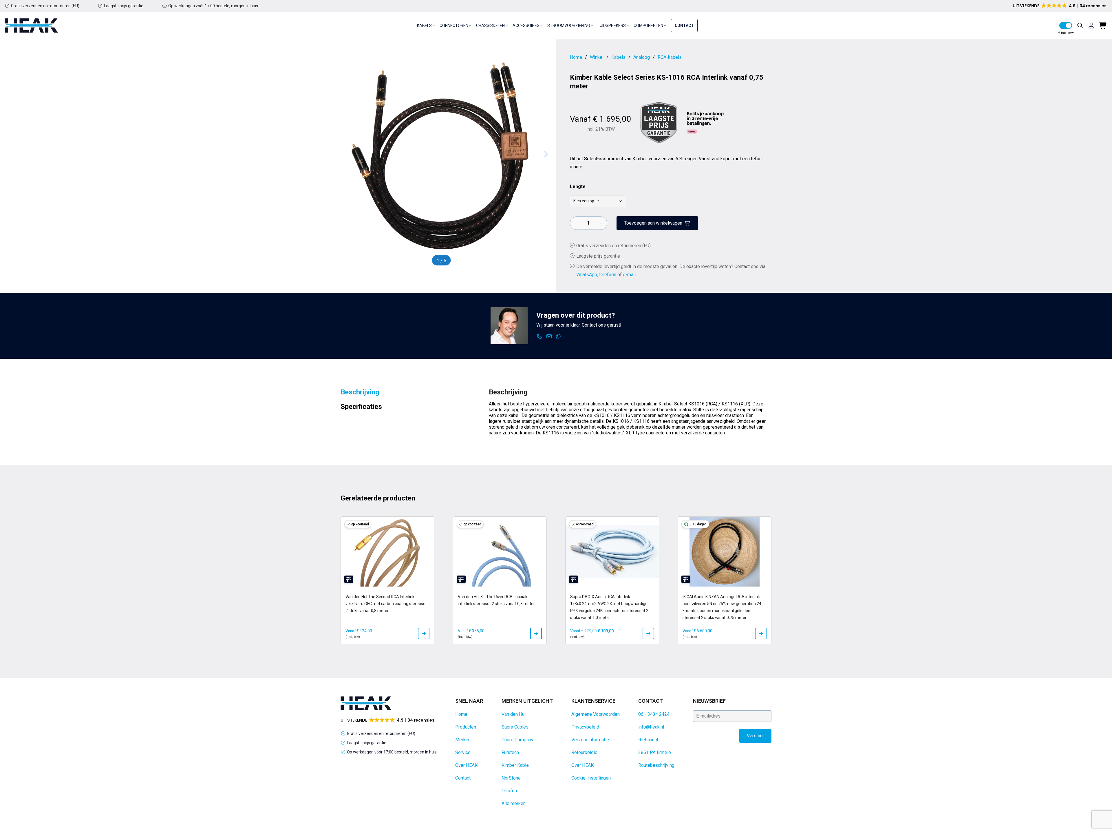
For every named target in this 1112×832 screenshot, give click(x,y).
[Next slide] (545, 154)
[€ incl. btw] (1065, 25)
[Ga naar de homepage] (31, 25)
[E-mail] (549, 336)
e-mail (629, 274)
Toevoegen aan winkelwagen (653, 223)
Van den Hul (514, 714)
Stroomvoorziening (568, 25)
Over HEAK (466, 765)
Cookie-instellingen (591, 778)
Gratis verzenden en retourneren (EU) (45, 5)
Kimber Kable (515, 765)
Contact (684, 25)
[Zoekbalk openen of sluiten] (1080, 25)
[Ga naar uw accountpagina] (1091, 25)
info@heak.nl (651, 727)
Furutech (510, 752)
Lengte (578, 186)
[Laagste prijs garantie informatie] (658, 122)
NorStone (511, 778)
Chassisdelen (490, 25)
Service (463, 752)
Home (461, 714)
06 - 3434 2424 (654, 714)
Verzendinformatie (590, 739)
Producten (465, 727)
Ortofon (509, 790)
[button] (1060, 6)
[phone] (539, 336)
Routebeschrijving (656, 765)
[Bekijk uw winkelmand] (1103, 25)
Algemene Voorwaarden (595, 714)
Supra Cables (515, 727)
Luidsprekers (612, 25)
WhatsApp (586, 274)
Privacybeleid (585, 727)
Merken (463, 739)
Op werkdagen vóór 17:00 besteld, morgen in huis (213, 5)
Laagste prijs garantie (123, 5)
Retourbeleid (584, 752)
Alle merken (514, 803)
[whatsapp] (558, 336)
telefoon (607, 274)
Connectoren (454, 25)
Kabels (424, 25)
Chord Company (517, 739)
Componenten (648, 25)
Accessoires (526, 25)
